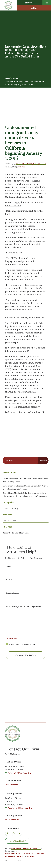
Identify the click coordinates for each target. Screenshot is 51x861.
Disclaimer (11, 638)
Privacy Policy (29, 853)
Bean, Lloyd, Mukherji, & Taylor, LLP (31, 163)
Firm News (21, 167)
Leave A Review (18, 840)
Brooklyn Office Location (20, 808)
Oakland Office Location (19, 773)
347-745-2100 (12, 819)
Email (31, 2)
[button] (47, 3)
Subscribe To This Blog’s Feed (16, 533)
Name (8, 566)
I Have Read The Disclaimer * (23, 644)
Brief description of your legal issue (23, 606)
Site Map (19, 853)
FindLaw (30, 856)
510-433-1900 (12, 784)
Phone (9, 579)
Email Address (13, 593)
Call (35, 8)
